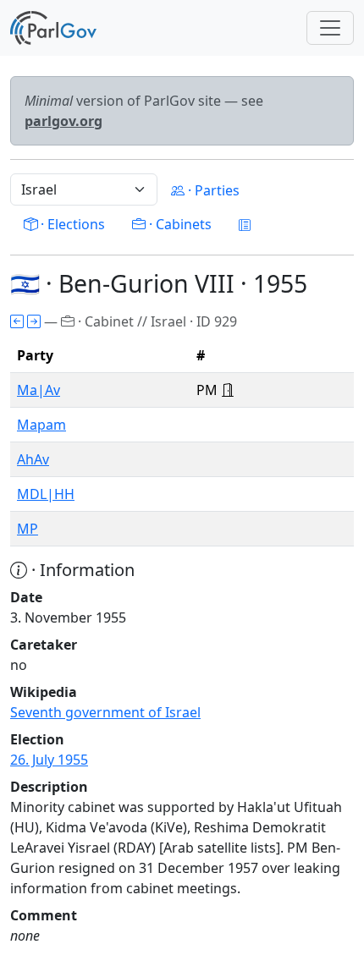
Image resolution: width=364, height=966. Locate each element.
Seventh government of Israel (105, 712)
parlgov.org (63, 121)
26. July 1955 (49, 759)
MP (27, 528)
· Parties (212, 190)
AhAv (33, 459)
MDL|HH (45, 494)
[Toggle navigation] (330, 28)
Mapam (41, 424)
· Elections (71, 224)
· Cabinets (179, 224)
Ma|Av (38, 390)
